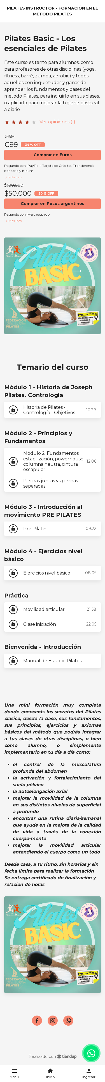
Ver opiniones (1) (57, 121)
